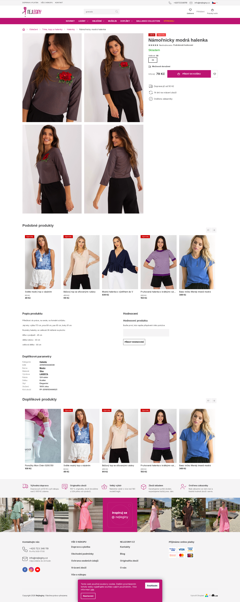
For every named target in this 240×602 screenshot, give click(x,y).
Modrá (42, 368)
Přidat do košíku (191, 74)
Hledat (116, 11)
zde (92, 589)
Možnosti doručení (161, 66)
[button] (43, 296)
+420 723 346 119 (39, 548)
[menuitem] (70, 21)
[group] (43, 267)
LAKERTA (44, 374)
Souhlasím (152, 585)
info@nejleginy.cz (38, 558)
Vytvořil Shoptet (197, 595)
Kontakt (59, 3)
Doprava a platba (30, 3)
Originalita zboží (129, 560)
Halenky (43, 362)
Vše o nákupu (47, 3)
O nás (123, 567)
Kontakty (125, 547)
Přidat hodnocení (134, 342)
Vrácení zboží (78, 567)
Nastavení (88, 596)
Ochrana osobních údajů (84, 560)
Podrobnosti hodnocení (183, 45)
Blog (122, 553)
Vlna (42, 371)
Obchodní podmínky (82, 553)
